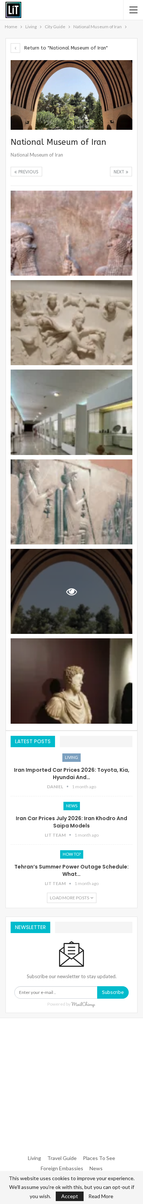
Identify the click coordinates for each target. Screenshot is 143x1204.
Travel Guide (62, 1158)
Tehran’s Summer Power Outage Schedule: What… (71, 870)
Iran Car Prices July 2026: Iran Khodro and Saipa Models (71, 822)
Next (120, 172)
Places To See (99, 1158)
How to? (72, 854)
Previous (27, 172)
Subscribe (113, 992)
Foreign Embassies (62, 1168)
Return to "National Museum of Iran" (65, 48)
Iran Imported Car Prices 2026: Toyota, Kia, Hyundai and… (71, 773)
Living (71, 757)
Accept (69, 1196)
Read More (100, 1196)
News (71, 805)
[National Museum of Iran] (71, 233)
